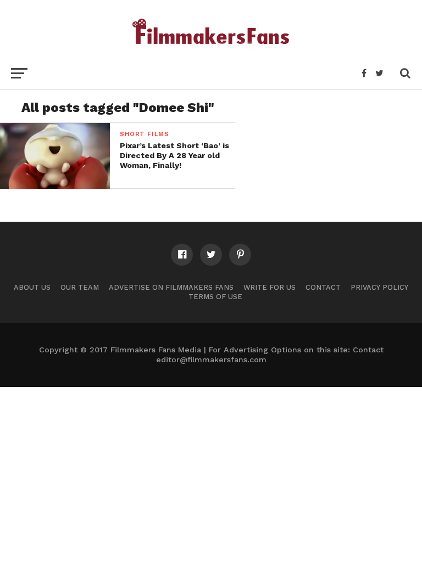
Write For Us (269, 287)
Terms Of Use (215, 297)
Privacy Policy (379, 287)
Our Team (79, 287)
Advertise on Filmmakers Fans (171, 287)
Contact (323, 287)
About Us (32, 287)
